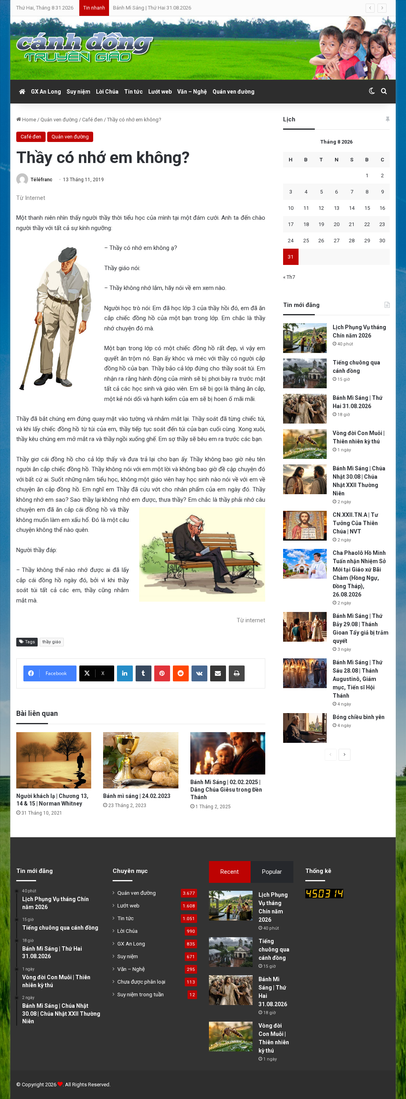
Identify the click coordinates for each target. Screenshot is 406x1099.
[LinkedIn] (125, 673)
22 (367, 224)
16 (382, 208)
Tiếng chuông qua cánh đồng (274, 949)
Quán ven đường (234, 91)
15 (367, 208)
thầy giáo (51, 641)
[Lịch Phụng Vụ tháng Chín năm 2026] (305, 338)
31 (290, 257)
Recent (229, 871)
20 (336, 224)
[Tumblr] (143, 673)
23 (382, 224)
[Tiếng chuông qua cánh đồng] (305, 373)
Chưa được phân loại (141, 981)
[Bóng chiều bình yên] (305, 728)
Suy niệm (78, 91)
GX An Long (46, 91)
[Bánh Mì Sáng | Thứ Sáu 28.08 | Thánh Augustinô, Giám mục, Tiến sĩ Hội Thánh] (305, 673)
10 (290, 208)
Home (28, 120)
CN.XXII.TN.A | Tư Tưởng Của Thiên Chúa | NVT (355, 523)
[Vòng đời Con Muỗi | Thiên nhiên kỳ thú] (305, 444)
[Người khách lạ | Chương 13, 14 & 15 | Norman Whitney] (54, 760)
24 (290, 241)
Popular (272, 871)
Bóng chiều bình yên (359, 717)
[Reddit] (181, 673)
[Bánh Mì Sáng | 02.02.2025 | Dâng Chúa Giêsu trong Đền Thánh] (228, 753)
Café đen (92, 120)
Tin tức (133, 91)
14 (351, 208)
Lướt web (160, 91)
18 (306, 224)
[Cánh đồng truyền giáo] (85, 48)
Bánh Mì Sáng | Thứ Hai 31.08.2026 (152, 8)
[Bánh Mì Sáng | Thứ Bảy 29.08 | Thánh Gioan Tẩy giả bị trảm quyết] (305, 627)
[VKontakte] (199, 673)
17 (290, 224)
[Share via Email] (218, 673)
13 (336, 208)
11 (306, 208)
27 (336, 241)
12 (321, 208)
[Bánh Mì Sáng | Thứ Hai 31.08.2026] (305, 409)
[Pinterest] (162, 673)
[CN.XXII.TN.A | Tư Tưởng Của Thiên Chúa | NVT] (305, 526)
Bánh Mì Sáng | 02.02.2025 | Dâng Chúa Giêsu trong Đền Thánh (226, 789)
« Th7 (289, 277)
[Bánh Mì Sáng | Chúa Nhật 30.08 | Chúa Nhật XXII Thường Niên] (305, 479)
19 (321, 224)
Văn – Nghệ (192, 91)
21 (351, 224)
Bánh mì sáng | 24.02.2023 (136, 796)
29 (367, 241)
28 (351, 241)
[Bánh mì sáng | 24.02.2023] (140, 760)
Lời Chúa (107, 91)
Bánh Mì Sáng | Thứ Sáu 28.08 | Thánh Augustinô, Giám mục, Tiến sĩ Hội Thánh (358, 679)
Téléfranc (41, 179)
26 (321, 241)
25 (306, 241)
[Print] (237, 673)
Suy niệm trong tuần (140, 994)
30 (382, 241)
